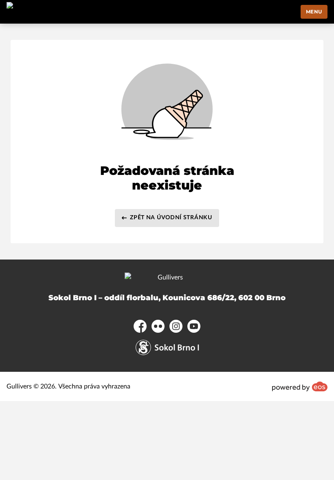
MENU (314, 12)
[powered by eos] (299, 386)
